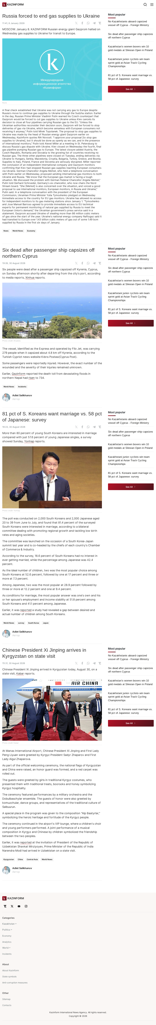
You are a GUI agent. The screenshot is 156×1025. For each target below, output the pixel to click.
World (5, 947)
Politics (6, 929)
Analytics (6, 942)
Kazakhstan (8, 923)
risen (31, 377)
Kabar (20, 673)
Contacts (6, 1005)
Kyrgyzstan (9, 859)
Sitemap (6, 999)
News (6, 231)
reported (26, 610)
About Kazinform (10, 970)
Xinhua (30, 277)
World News (17, 231)
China (20, 859)
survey (21, 623)
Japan (45, 623)
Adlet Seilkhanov (22, 395)
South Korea (33, 623)
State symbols (9, 976)
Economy (31, 231)
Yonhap (29, 441)
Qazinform (18, 373)
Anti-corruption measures (14, 982)
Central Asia (32, 859)
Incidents (22, 386)
